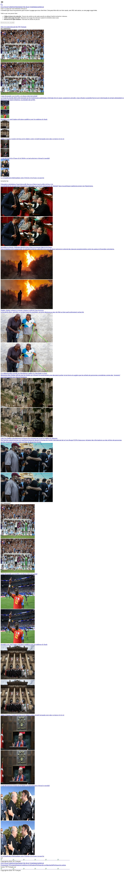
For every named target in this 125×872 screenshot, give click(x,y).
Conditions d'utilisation (28, 865)
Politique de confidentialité (44, 865)
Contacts (13, 865)
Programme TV (5, 865)
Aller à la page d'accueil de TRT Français (13, 27)
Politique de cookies (59, 865)
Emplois (18, 865)
